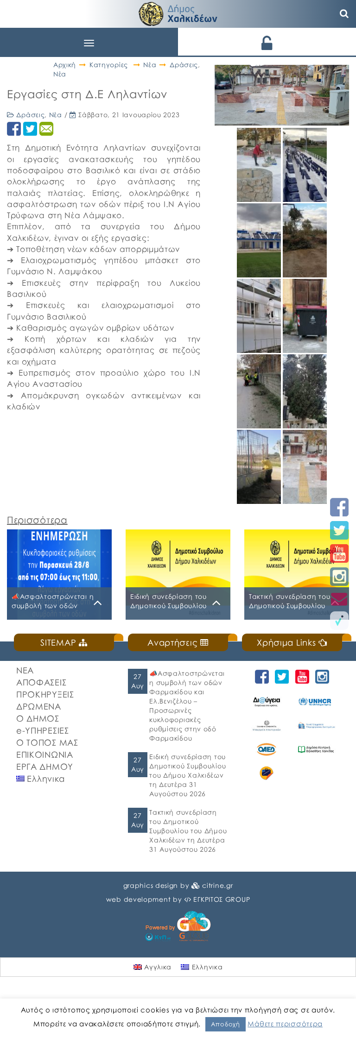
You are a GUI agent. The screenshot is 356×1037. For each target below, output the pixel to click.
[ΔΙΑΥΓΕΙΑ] (266, 701)
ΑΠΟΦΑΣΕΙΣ (41, 682)
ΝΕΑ (25, 670)
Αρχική (64, 65)
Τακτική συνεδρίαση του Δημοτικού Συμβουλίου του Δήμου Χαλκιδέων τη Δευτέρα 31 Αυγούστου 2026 (188, 830)
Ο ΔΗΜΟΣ (37, 718)
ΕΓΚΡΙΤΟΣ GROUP (221, 899)
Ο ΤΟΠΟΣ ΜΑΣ (47, 742)
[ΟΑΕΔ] (266, 749)
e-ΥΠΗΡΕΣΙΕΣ (42, 730)
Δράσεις (184, 65)
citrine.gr (217, 885)
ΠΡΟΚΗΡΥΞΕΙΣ (45, 694)
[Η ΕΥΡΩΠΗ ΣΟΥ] (266, 773)
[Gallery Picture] (260, 198)
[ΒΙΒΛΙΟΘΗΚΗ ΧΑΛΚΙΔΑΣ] (316, 749)
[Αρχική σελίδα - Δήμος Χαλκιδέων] (178, 13)
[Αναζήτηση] (344, 14)
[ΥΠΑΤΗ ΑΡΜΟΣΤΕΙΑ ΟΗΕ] (316, 701)
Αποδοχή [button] (225, 1024)
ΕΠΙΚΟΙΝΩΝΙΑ (44, 754)
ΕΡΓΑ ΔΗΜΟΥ (44, 766)
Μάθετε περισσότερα (285, 1023)
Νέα (149, 65)
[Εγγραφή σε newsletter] (339, 599)
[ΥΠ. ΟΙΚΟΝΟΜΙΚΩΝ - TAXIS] (316, 725)
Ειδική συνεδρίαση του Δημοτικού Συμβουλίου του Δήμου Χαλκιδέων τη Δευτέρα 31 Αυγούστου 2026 (187, 775)
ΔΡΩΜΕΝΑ (38, 706)
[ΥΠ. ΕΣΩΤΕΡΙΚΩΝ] (266, 725)
